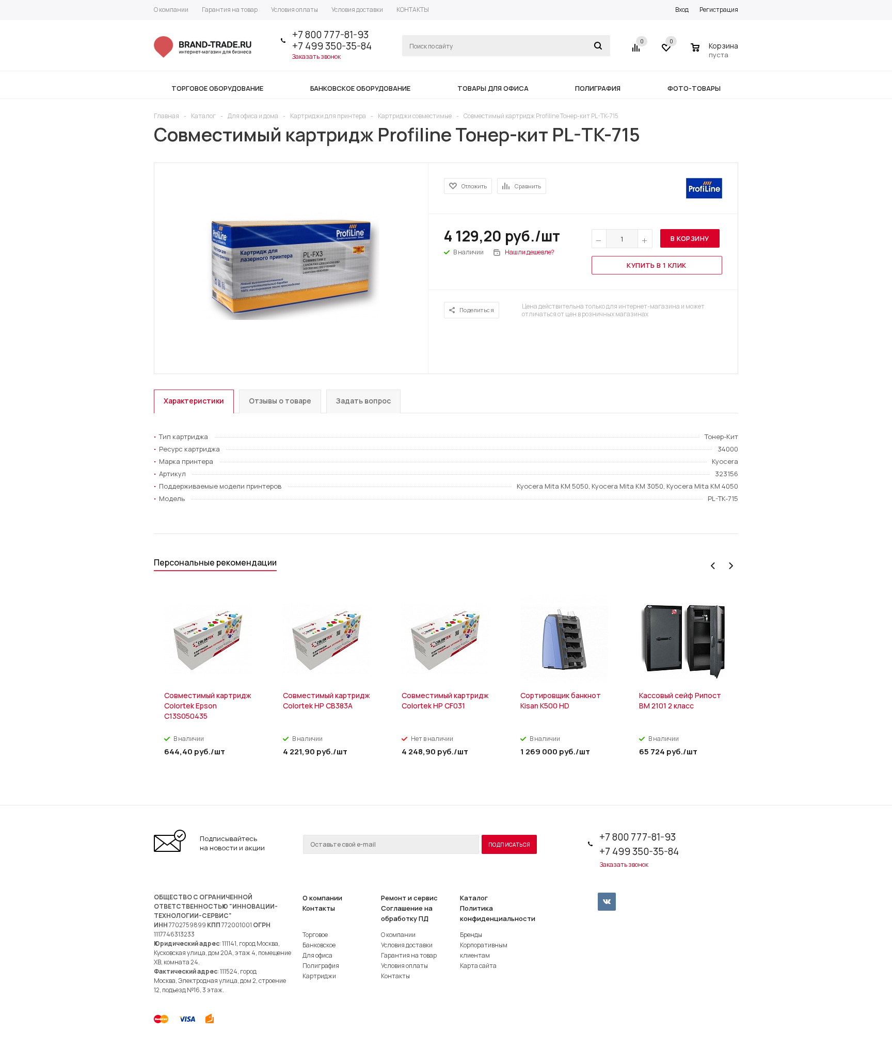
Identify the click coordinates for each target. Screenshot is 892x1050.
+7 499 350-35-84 (332, 46)
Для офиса (317, 955)
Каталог (474, 897)
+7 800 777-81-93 (330, 34)
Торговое (315, 934)
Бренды (471, 934)
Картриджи (319, 976)
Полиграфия (320, 965)
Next (730, 565)
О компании (322, 897)
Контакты (318, 908)
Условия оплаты (404, 965)
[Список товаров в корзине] (716, 53)
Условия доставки (407, 945)
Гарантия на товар (409, 955)
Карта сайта (478, 965)
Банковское (319, 945)
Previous (713, 565)
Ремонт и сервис (409, 897)
